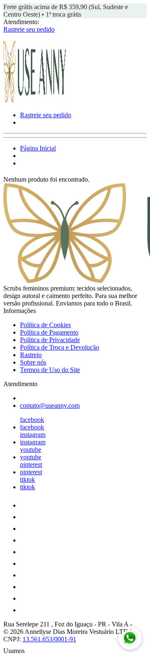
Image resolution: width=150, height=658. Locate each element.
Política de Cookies (45, 324)
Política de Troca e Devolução (59, 347)
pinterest (31, 464)
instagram (32, 434)
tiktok (27, 479)
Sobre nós (33, 362)
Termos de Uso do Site (50, 369)
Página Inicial (38, 148)
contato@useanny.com (50, 405)
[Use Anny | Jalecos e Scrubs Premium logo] (34, 100)
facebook (32, 419)
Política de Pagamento (49, 332)
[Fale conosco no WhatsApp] (130, 638)
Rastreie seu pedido (29, 29)
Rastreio (31, 354)
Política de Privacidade (50, 339)
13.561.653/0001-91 (49, 639)
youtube (30, 449)
